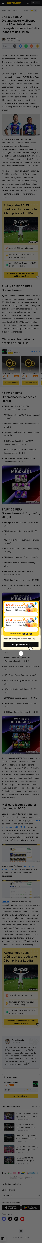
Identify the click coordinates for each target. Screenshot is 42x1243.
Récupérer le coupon (21, 644)
